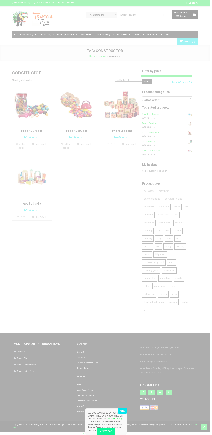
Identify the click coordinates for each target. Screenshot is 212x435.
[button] (106, 431)
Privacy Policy (114, 418)
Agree (123, 411)
